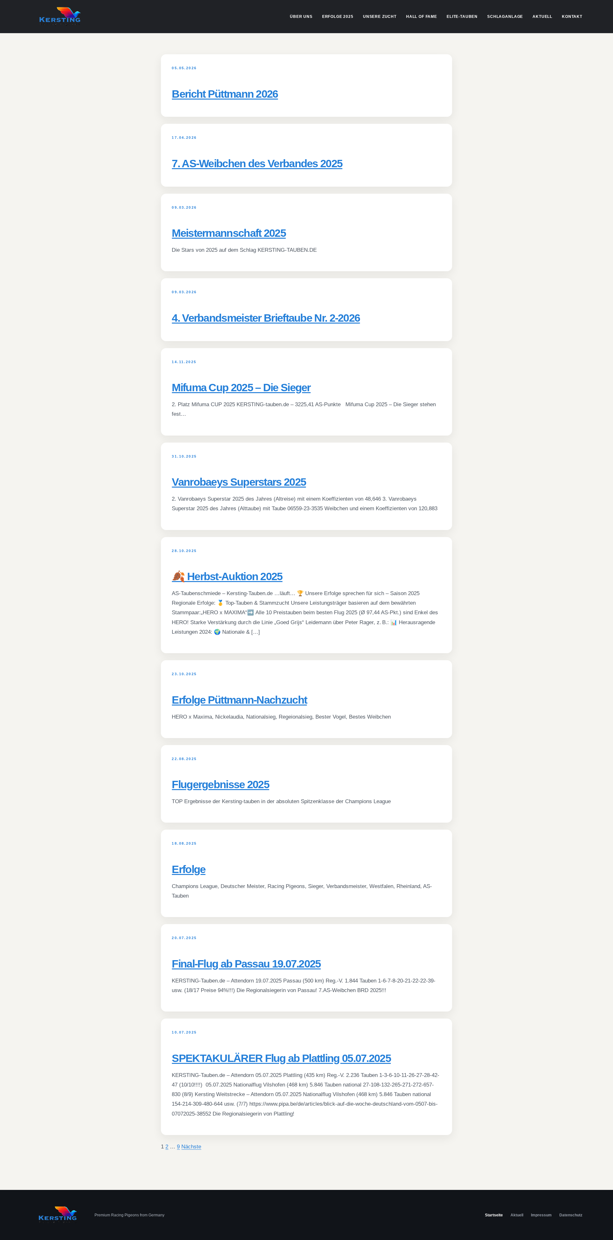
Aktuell (542, 16)
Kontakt (572, 16)
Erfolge (188, 869)
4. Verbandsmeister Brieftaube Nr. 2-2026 (266, 318)
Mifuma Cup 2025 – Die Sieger (241, 387)
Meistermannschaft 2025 (229, 233)
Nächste (191, 1147)
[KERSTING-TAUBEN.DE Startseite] (60, 16)
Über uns (301, 16)
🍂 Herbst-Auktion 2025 (227, 576)
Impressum (541, 1215)
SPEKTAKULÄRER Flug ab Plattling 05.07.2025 (281, 1058)
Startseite (494, 1215)
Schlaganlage (505, 16)
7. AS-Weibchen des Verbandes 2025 (257, 163)
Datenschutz (570, 1215)
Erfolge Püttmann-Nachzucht (239, 700)
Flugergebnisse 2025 (220, 784)
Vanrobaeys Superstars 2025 (239, 482)
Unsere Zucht (380, 16)
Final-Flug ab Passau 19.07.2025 (246, 964)
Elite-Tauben (462, 16)
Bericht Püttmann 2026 (225, 94)
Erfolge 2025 (337, 16)
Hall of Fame (421, 16)
